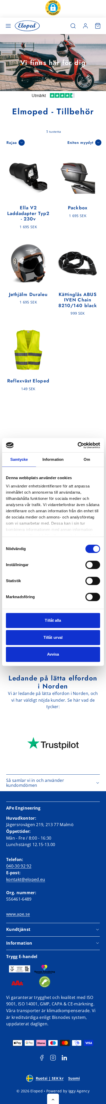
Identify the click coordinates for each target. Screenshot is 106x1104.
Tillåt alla (53, 620)
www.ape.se (18, 914)
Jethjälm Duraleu (28, 294)
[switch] (92, 565)
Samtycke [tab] (19, 459)
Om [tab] (87, 459)
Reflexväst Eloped (28, 380)
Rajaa (11, 142)
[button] (53, 9)
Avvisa (53, 654)
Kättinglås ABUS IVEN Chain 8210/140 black (77, 300)
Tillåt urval (53, 637)
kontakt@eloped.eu (25, 879)
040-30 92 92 (18, 866)
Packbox (77, 207)
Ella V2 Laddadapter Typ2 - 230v (28, 213)
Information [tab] (53, 459)
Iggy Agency (79, 1090)
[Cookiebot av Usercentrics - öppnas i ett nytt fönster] (77, 445)
